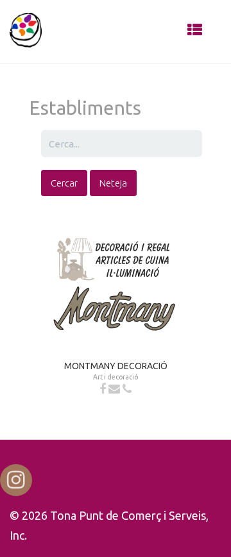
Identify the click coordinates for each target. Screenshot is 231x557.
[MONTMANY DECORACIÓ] (115, 276)
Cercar (64, 183)
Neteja (113, 183)
